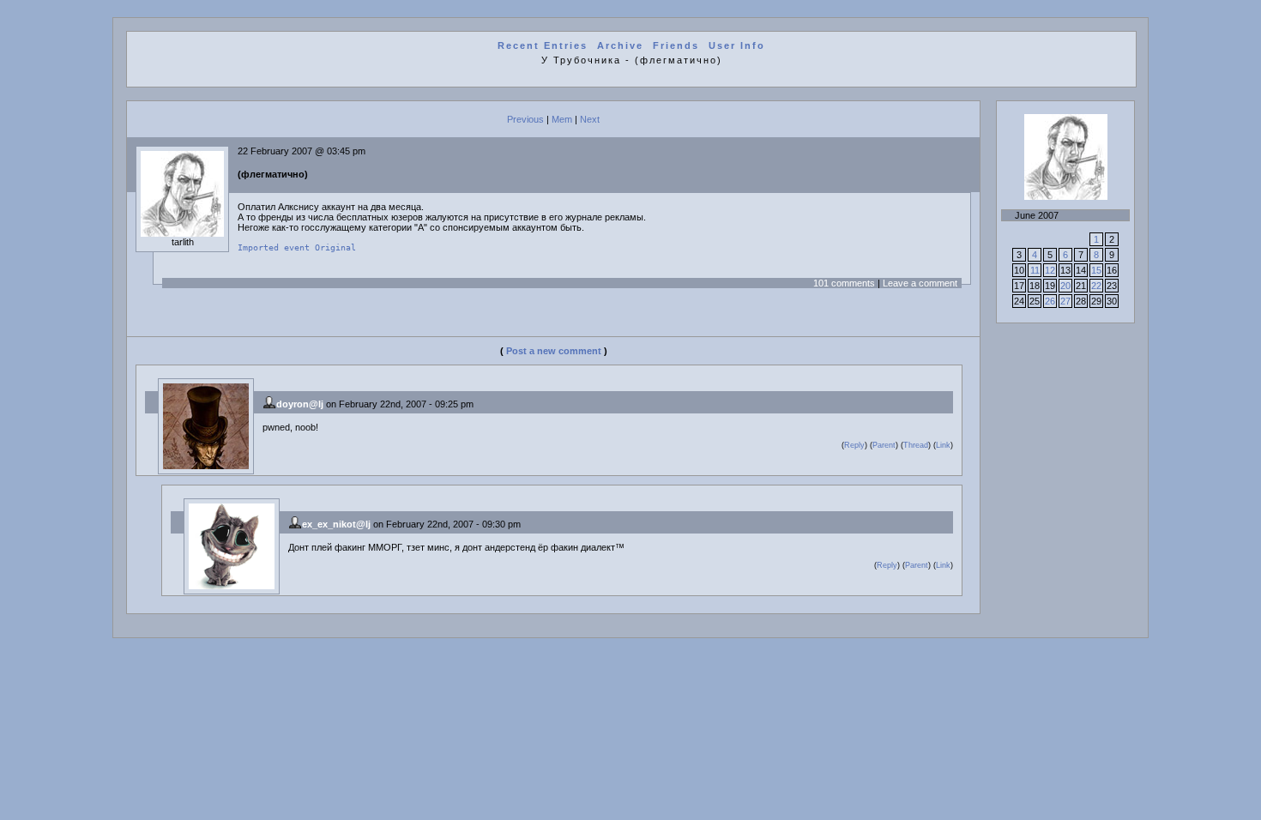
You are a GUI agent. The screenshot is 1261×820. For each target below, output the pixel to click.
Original (335, 247)
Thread (915, 445)
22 (1096, 285)
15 (1096, 270)
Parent (884, 445)
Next (590, 119)
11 (1035, 270)
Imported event (274, 247)
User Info (737, 45)
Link (943, 445)
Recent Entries (543, 45)
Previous (525, 119)
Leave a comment (920, 283)
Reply (854, 445)
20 (1065, 285)
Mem (562, 119)
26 (1050, 301)
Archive (620, 45)
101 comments (844, 283)
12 (1050, 270)
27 (1065, 301)
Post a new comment (553, 351)
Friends (676, 45)
